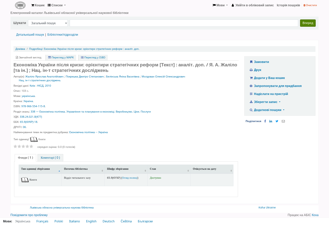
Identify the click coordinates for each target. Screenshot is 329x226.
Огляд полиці (129, 178)
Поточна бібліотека (76, 169)
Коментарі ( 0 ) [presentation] (50, 157)
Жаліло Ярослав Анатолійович (44, 77)
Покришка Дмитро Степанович (85, 77)
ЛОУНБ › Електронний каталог (20, 5)
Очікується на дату (204, 169)
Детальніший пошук (30, 34)
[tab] (25, 158)
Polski (58, 221)
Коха (315, 215)
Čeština (126, 221)
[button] (38, 5)
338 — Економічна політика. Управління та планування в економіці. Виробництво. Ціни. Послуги (91, 112)
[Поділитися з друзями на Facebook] (265, 121)
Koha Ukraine (267, 208)
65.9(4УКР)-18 (28, 122)
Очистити (311, 5)
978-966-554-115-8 (33, 106)
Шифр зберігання (118, 169)
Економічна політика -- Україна (88, 132)
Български (145, 221)
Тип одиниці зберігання (35, 169)
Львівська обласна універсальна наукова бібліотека (62, 208)
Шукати (19, 23)
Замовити (261, 62)
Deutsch (109, 221)
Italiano (74, 221)
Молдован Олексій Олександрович (163, 77)
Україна (28, 101)
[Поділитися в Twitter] (277, 121)
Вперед (308, 23)
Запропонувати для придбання (277, 86)
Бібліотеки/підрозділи (62, 34)
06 (24, 127)
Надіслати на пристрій (270, 94)
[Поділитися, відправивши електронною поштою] (283, 121)
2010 (48, 86)
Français (42, 221)
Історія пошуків (288, 5)
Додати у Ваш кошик (269, 78)
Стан (153, 169)
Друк (257, 70)
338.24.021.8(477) (31, 117)
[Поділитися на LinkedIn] (271, 121)
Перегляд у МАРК (62, 57)
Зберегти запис (265, 102)
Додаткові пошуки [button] (267, 110)
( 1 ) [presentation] (25, 157)
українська (28, 96)
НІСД (40, 86)
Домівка (20, 49)
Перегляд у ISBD (94, 57)
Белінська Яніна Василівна (122, 77)
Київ (32, 86)
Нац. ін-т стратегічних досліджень (40, 80)
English (91, 221)
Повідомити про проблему (29, 215)
